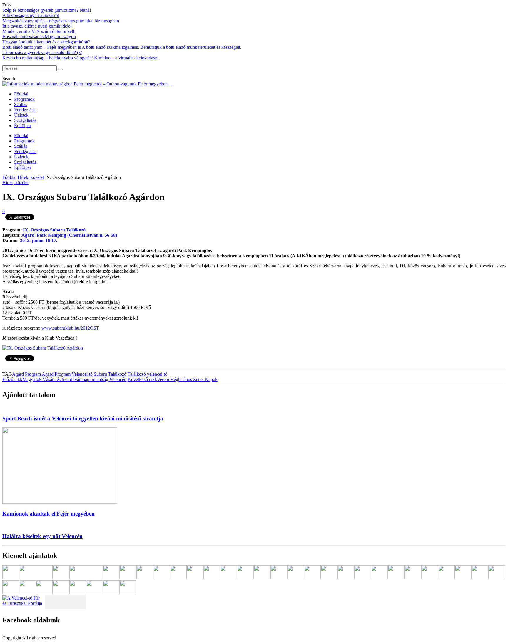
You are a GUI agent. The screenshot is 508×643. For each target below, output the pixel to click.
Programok (24, 99)
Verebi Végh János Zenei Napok (173, 379)
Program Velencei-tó (74, 374)
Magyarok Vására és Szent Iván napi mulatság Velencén (64, 379)
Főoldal (21, 93)
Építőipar (22, 125)
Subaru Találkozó (110, 374)
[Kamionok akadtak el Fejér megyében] (59, 502)
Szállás (20, 104)
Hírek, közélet (31, 177)
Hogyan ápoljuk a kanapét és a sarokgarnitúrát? (46, 41)
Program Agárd (39, 374)
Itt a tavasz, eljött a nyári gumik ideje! (37, 25)
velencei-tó (157, 374)
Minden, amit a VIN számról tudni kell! (39, 31)
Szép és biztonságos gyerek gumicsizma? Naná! (46, 10)
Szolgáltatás (25, 120)
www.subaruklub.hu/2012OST (70, 327)
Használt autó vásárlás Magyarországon (39, 36)
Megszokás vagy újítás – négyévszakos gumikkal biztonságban (60, 20)
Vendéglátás (25, 109)
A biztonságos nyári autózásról (30, 15)
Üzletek (21, 115)
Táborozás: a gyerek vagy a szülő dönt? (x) (42, 52)
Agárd (18, 374)
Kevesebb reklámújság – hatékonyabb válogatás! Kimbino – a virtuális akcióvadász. (80, 57)
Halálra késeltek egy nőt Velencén (42, 536)
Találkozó (137, 374)
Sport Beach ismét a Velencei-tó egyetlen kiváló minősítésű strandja (82, 418)
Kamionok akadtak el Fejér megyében (48, 514)
